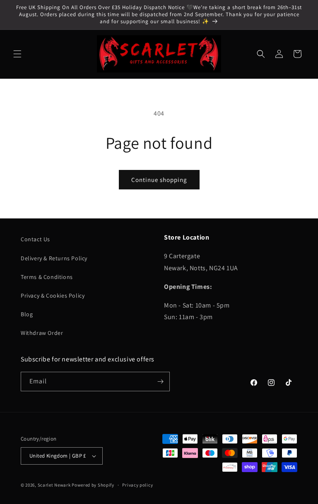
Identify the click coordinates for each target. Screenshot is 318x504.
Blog (27, 314)
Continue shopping (159, 180)
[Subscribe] (160, 381)
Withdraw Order (42, 333)
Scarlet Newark (54, 485)
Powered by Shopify (93, 485)
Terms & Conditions (47, 277)
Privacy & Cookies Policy (52, 295)
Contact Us (35, 239)
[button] (17, 54)
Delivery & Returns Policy (54, 258)
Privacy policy (137, 485)
